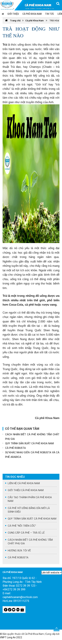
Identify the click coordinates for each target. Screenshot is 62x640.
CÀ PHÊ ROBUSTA (15, 447)
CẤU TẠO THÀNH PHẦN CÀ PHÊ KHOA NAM (30, 499)
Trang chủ (14, 20)
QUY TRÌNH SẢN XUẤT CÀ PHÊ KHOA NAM (29, 443)
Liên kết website (50, 572)
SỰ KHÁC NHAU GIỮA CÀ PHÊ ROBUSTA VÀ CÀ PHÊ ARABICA (32, 455)
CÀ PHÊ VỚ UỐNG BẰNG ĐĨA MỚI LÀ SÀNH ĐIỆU (29, 509)
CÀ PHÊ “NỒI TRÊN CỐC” (22, 525)
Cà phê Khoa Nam (32, 13)
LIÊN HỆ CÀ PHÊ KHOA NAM (24, 483)
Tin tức (49, 13)
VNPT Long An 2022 (11, 637)
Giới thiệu (13, 13)
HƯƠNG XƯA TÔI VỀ (19, 550)
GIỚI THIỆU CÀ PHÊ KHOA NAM (26, 490)
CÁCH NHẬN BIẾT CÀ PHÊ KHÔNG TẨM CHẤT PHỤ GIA (32, 436)
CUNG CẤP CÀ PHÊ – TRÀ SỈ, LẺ (26, 532)
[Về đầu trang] (56, 627)
